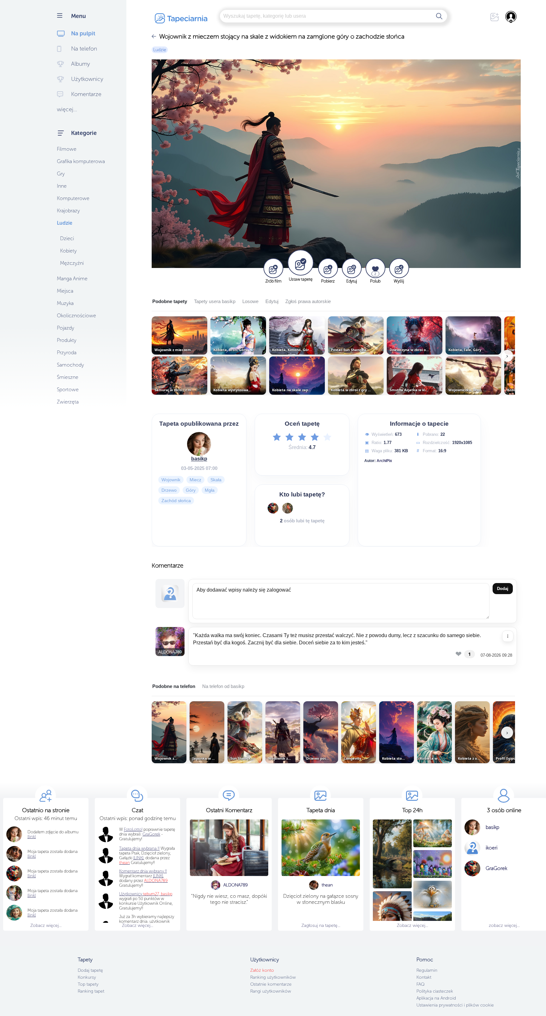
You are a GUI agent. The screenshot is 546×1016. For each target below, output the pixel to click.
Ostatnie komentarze (271, 984)
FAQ (420, 984)
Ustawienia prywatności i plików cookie (455, 1005)
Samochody (70, 365)
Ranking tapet (91, 991)
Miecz (195, 479)
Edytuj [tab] (271, 301)
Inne (62, 186)
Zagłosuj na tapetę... (320, 925)
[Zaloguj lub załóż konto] (511, 16)
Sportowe (68, 389)
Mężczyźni (72, 263)
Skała (215, 479)
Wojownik (170, 479)
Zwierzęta (68, 402)
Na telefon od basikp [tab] (223, 686)
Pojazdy (65, 328)
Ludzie (64, 223)
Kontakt (423, 977)
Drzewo (169, 490)
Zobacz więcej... (46, 925)
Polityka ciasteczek (434, 991)
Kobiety (68, 251)
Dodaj (502, 588)
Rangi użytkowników (270, 991)
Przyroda (66, 353)
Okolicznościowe (76, 316)
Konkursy (87, 977)
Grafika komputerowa (81, 161)
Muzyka (65, 303)
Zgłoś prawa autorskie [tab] (308, 301)
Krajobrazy (68, 211)
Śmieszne (67, 377)
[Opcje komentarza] (507, 636)
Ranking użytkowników (273, 977)
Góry (191, 490)
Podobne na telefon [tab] (173, 686)
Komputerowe (73, 198)
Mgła (210, 490)
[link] (31, 856)
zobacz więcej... (504, 925)
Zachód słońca (176, 500)
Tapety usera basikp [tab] (214, 301)
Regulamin (426, 970)
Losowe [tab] (250, 301)
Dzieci (67, 238)
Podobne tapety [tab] (169, 301)
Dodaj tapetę (90, 970)
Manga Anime (72, 279)
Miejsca (65, 291)
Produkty (66, 340)
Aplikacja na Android (436, 998)
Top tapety (88, 984)
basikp (199, 458)
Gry (61, 174)
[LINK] (158, 875)
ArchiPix (384, 461)
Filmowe (66, 149)
